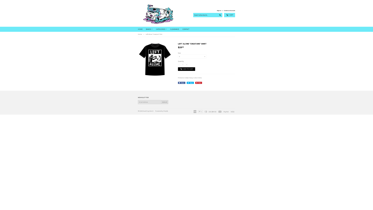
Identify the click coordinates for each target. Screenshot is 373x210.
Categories (161, 29)
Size (179, 53)
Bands (149, 29)
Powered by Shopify (161, 111)
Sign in (219, 10)
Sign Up (164, 102)
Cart (231, 15)
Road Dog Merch (148, 111)
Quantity (181, 61)
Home (140, 29)
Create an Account (229, 10)
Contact (185, 29)
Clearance (174, 29)
